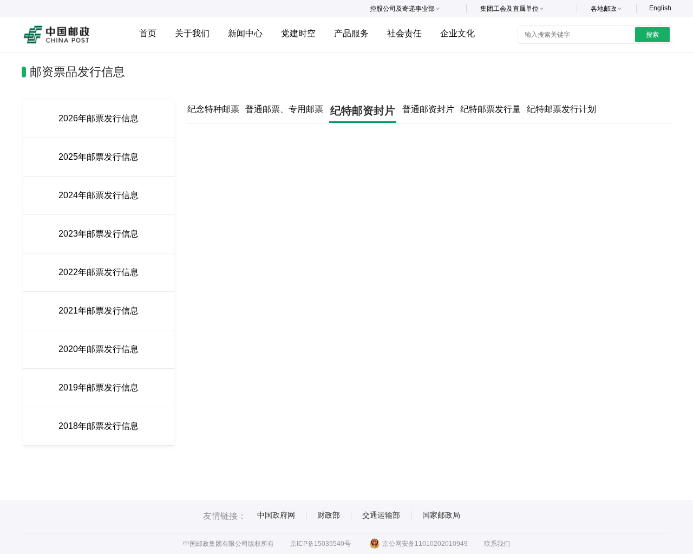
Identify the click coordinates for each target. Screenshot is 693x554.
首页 (147, 33)
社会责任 (404, 33)
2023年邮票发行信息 (98, 233)
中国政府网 (276, 515)
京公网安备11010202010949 (425, 544)
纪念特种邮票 (213, 109)
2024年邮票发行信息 (98, 195)
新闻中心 (245, 33)
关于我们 (192, 33)
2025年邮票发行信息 (98, 156)
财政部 (328, 515)
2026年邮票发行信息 (98, 118)
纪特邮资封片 (362, 110)
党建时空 (298, 33)
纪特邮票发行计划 (561, 109)
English (660, 8)
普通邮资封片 (428, 109)
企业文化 (457, 33)
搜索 (652, 34)
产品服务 (351, 33)
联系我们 (497, 544)
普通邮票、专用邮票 (284, 109)
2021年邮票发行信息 (98, 310)
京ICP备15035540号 (320, 544)
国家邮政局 (441, 515)
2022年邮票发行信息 (98, 272)
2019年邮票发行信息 (98, 387)
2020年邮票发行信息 (98, 349)
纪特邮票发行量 (490, 109)
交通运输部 (381, 515)
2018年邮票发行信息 (98, 426)
